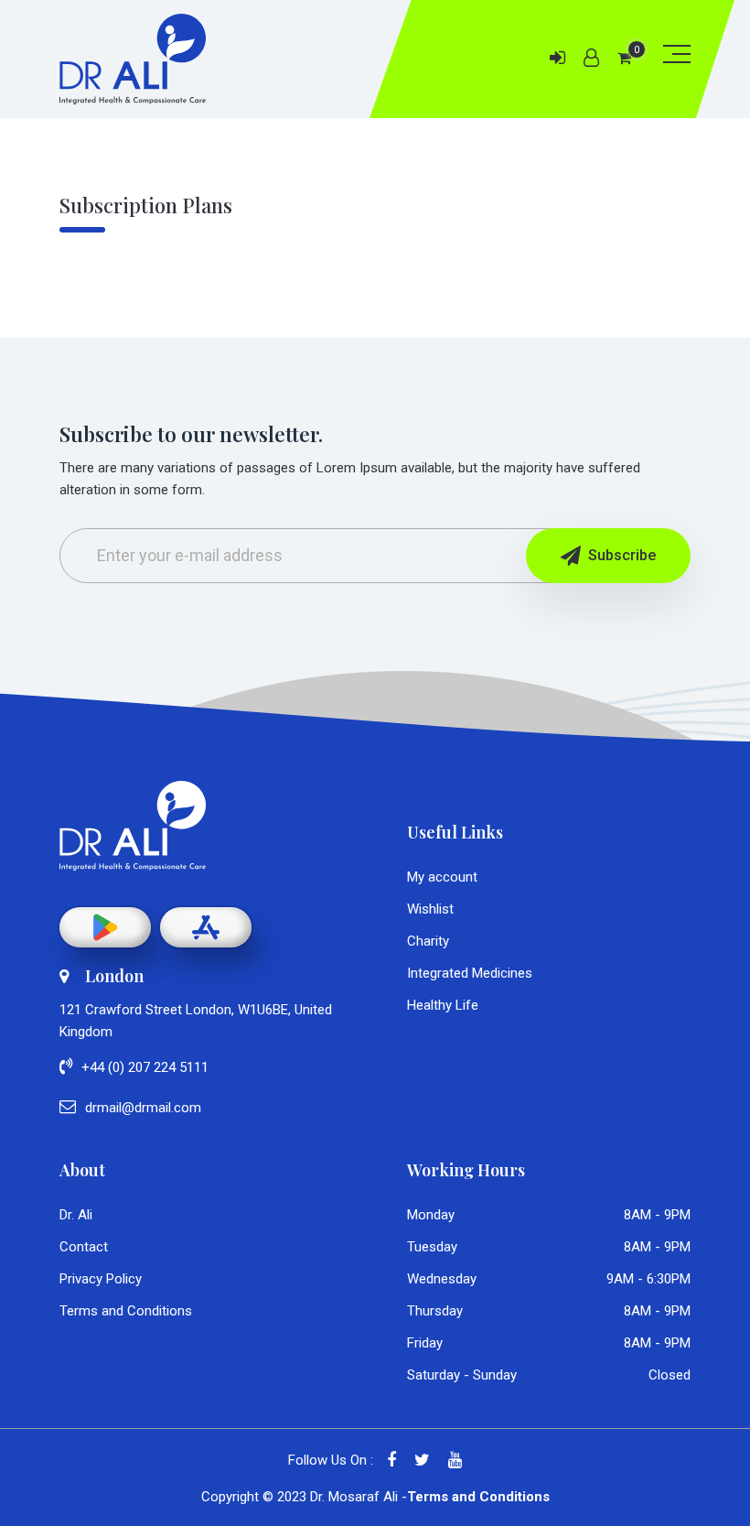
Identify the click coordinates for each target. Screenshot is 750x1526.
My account (442, 877)
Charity (428, 941)
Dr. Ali (75, 1215)
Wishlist (430, 909)
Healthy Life (442, 1005)
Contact (83, 1247)
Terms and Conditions (125, 1311)
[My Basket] (624, 58)
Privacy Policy (100, 1279)
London (114, 976)
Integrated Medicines (469, 973)
